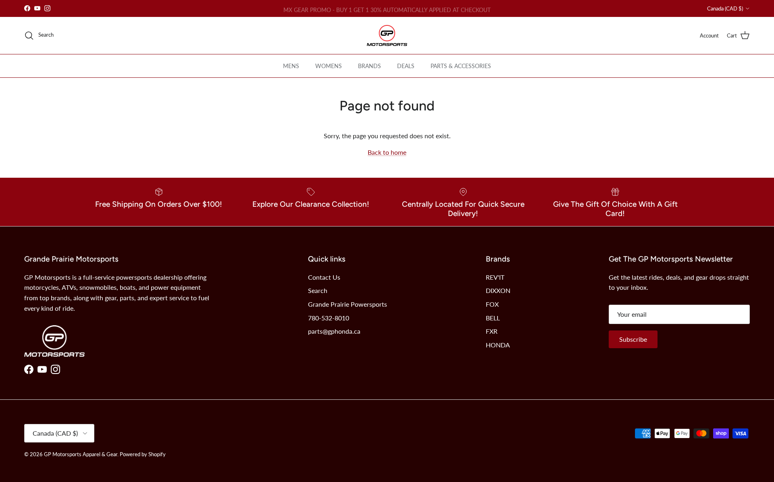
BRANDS (369, 65)
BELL (493, 318)
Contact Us (324, 277)
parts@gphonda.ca (334, 331)
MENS (291, 65)
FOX (492, 304)
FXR (491, 331)
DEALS (405, 65)
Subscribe (633, 339)
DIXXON (498, 290)
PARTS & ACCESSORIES (461, 65)
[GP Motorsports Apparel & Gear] (387, 35)
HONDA (498, 345)
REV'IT (495, 277)
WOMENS (328, 65)
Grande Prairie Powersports (347, 304)
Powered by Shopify (143, 454)
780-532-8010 (328, 318)
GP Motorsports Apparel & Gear (80, 454)
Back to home (387, 152)
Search (317, 290)
